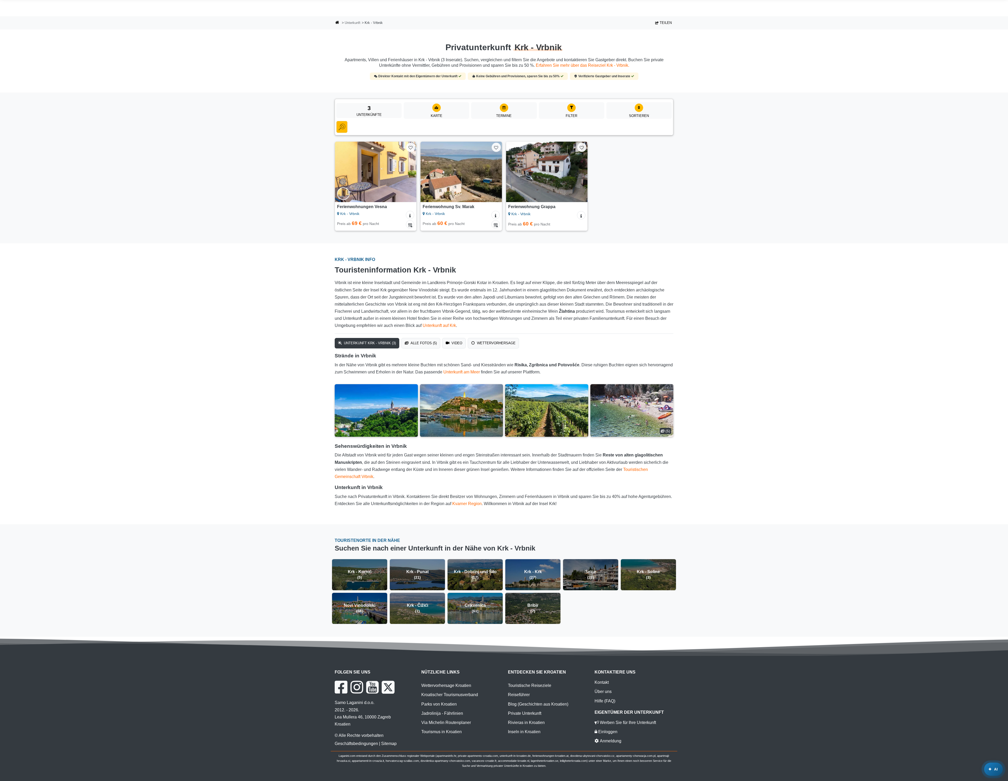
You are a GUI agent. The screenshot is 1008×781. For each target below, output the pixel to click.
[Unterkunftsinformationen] (410, 215)
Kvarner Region (467, 503)
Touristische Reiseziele (529, 685)
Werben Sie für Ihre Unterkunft (627, 722)
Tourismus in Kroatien (441, 731)
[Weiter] (407, 172)
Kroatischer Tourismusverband (449, 694)
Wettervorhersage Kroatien (446, 685)
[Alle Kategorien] (342, 127)
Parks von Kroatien (439, 704)
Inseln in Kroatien (524, 731)
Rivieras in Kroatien (526, 722)
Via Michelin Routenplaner (446, 722)
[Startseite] (337, 23)
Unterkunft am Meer (461, 372)
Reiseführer (519, 694)
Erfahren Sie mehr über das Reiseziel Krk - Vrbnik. (582, 65)
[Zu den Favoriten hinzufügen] (410, 147)
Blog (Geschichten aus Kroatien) (538, 704)
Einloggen (607, 731)
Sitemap (389, 743)
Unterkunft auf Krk (439, 325)
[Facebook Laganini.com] (341, 687)
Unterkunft (352, 23)
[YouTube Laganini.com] (372, 687)
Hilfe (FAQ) (605, 701)
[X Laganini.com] (388, 687)
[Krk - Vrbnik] (376, 410)
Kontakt (602, 682)
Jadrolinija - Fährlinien (442, 713)
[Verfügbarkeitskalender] (410, 224)
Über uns (603, 691)
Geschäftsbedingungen (356, 743)
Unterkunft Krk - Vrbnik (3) (369, 343)
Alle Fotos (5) (423, 343)
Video (456, 343)
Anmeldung (610, 741)
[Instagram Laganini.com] (356, 687)
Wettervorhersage (496, 343)
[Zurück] (344, 172)
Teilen (665, 23)
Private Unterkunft (524, 713)
